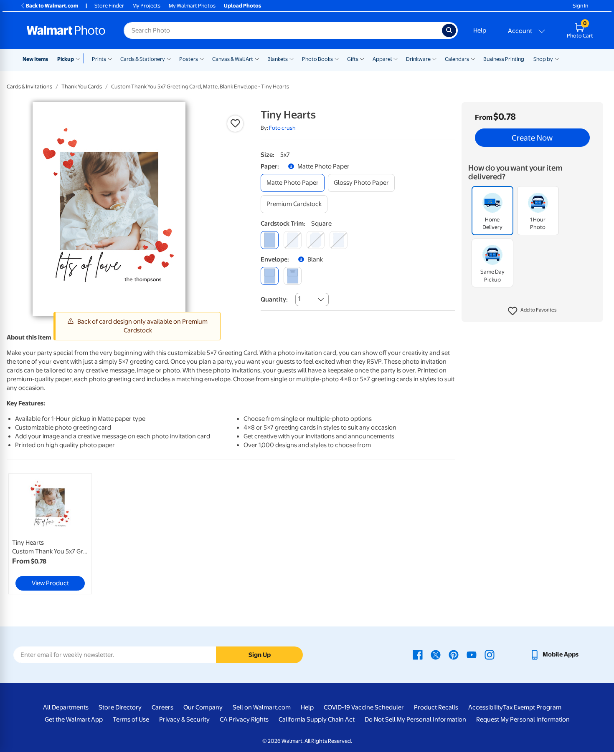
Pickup (65, 59)
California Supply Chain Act (317, 719)
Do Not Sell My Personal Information (415, 719)
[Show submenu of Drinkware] (434, 58)
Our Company (203, 707)
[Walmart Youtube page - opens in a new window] (472, 654)
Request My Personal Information (523, 719)
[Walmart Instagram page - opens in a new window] (490, 654)
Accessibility (485, 707)
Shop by (543, 59)
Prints (99, 59)
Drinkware (418, 59)
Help (479, 30)
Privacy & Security (184, 719)
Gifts (352, 59)
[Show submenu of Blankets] (291, 58)
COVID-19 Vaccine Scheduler (364, 707)
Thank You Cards (81, 86)
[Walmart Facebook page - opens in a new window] (418, 654)
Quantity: (274, 299)
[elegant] (316, 240)
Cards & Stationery (142, 59)
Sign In (580, 6)
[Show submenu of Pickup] (79, 58)
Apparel (382, 59)
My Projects (146, 6)
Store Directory (120, 707)
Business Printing (503, 59)
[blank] (270, 276)
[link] (50, 534)
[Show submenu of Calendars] (472, 58)
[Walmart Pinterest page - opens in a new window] (454, 654)
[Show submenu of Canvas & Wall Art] (256, 58)
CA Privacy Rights (244, 719)
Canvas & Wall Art (232, 59)
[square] (270, 240)
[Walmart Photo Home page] (66, 30)
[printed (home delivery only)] (293, 276)
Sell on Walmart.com (262, 707)
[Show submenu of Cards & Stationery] (168, 58)
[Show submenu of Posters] (201, 58)
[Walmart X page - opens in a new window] (436, 654)
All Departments (66, 707)
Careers (162, 707)
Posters (188, 59)
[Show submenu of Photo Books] (336, 58)
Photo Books (317, 59)
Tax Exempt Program (532, 707)
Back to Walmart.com (52, 6)
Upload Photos (242, 6)
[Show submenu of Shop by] (556, 58)
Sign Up (260, 655)
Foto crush (282, 128)
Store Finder (109, 6)
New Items (35, 59)
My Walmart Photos (192, 6)
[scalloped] (339, 240)
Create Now (532, 137)
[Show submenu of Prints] (109, 58)
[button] (532, 311)
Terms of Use (131, 719)
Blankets (277, 59)
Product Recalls (436, 707)
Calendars (457, 59)
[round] (293, 240)
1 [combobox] (299, 298)
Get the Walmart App (74, 719)
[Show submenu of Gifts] (362, 58)
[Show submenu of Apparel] (395, 58)
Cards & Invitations (29, 86)
